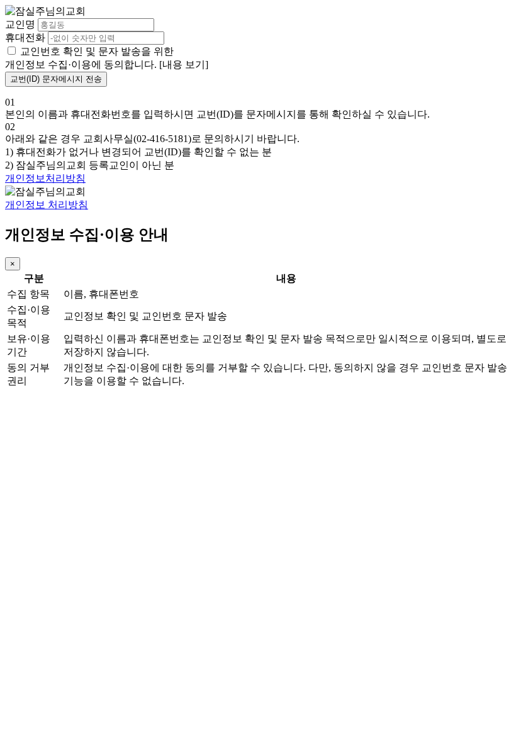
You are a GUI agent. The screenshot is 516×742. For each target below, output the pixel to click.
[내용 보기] (183, 64)
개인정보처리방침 (45, 178)
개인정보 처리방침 (46, 204)
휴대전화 (25, 37)
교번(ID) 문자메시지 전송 (56, 79)
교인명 (20, 24)
